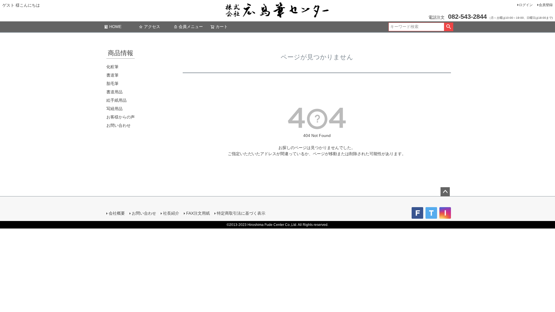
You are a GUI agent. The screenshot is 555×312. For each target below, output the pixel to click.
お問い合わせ (118, 125)
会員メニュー (191, 26)
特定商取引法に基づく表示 (241, 213)
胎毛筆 (112, 83)
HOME (115, 26)
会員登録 (546, 5)
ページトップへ (445, 191)
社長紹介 (171, 213)
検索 (448, 27)
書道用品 (114, 92)
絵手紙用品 (116, 100)
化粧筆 (112, 66)
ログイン (526, 5)
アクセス (152, 26)
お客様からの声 (120, 117)
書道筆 (112, 75)
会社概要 (117, 213)
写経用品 (114, 108)
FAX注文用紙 (198, 213)
